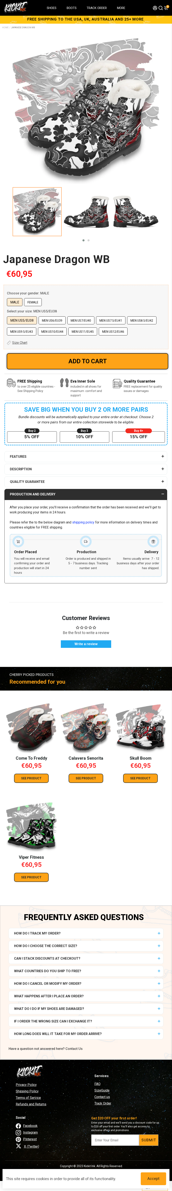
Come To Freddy (31, 758)
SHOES (51, 8)
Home (5, 27)
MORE (121, 8)
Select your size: (32, 311)
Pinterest (30, 1139)
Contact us (102, 1097)
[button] (83, 240)
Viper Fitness (31, 857)
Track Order (102, 1103)
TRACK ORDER (97, 8)
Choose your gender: (28, 293)
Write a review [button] (86, 644)
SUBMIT (148, 1140)
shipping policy (83, 522)
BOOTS (72, 8)
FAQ (97, 1084)
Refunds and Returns (31, 1104)
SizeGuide (101, 1090)
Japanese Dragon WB (56, 259)
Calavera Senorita (86, 758)
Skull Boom (140, 758)
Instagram (30, 1132)
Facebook (30, 1126)
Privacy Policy (26, 1085)
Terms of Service (28, 1098)
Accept (153, 1178)
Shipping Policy (27, 1091)
